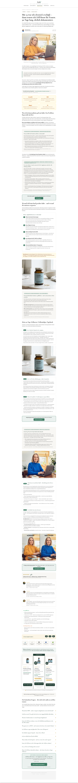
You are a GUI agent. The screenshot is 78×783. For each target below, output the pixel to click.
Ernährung (46, 5)
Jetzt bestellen (28, 684)
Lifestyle (52, 5)
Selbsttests (39, 5)
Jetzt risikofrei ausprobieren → (39, 764)
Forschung (26, 5)
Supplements (33, 5)
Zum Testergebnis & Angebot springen (42, 91)
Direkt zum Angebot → (39, 419)
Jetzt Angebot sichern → (39, 568)
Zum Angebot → (39, 198)
